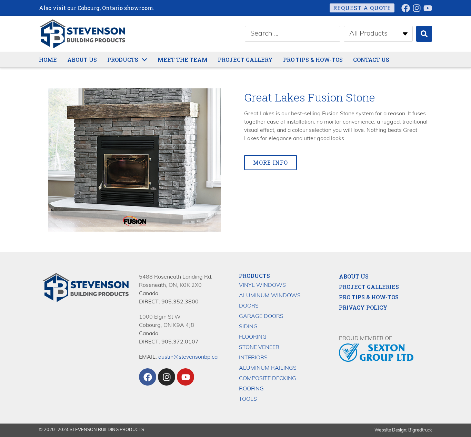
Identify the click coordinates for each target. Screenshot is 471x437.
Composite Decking (267, 378)
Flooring (253, 337)
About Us (354, 276)
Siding (248, 327)
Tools (248, 399)
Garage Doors (261, 316)
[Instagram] (416, 8)
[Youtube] (427, 8)
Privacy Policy (363, 307)
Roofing (251, 389)
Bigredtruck (420, 430)
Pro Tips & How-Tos (369, 297)
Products (254, 275)
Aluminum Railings (268, 368)
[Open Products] (144, 60)
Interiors (253, 358)
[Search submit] (424, 34)
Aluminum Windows (270, 296)
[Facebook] (405, 8)
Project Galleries (369, 286)
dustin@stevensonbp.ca (188, 357)
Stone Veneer (259, 347)
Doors (249, 306)
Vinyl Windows (262, 285)
